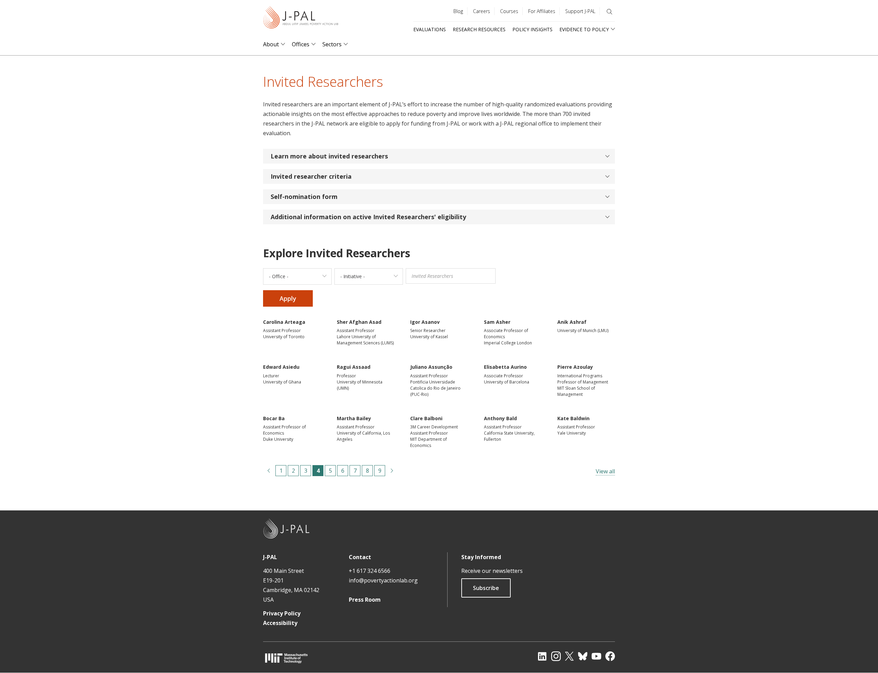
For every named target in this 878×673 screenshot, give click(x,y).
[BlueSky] (583, 656)
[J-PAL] (301, 18)
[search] (609, 12)
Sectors (332, 44)
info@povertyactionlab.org (383, 580)
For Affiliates (541, 11)
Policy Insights (532, 29)
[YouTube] (596, 656)
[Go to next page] (392, 470)
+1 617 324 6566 (369, 571)
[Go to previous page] (268, 470)
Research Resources (479, 29)
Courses (509, 11)
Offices (300, 44)
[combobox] (297, 276)
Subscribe (486, 588)
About (271, 44)
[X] (569, 656)
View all (605, 471)
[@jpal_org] (556, 656)
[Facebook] (610, 656)
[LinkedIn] (542, 656)
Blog (458, 11)
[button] (439, 156)
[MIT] (286, 658)
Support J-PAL (580, 11)
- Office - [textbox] (278, 276)
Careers (481, 11)
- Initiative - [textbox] (352, 276)
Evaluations (429, 29)
